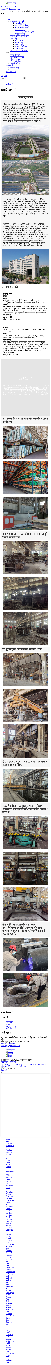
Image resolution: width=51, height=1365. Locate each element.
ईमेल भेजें (4, 1070)
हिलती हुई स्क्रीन (21, 46)
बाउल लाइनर (41, 1064)
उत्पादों (8, 19)
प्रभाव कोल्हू (19, 44)
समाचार (8, 70)
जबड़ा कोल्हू (19, 42)
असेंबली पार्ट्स (20, 34)
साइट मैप (13, 1062)
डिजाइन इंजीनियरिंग (17, 57)
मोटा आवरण (5, 1064)
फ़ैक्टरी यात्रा (15, 67)
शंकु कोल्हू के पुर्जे (20, 23)
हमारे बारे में (9, 65)
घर (7, 17)
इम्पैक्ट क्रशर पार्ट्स (22, 28)
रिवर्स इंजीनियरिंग (16, 59)
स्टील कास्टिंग (15, 55)
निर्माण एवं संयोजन (16, 61)
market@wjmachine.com (10, 1046)
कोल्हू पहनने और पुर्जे (17, 21)
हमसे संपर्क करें (11, 72)
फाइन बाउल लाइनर (29, 1064)
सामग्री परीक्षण (15, 63)
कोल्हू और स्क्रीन (16, 38)
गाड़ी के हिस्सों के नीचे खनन (19, 36)
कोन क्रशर (19, 40)
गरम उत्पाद (4, 1062)
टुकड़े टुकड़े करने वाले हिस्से (24, 32)
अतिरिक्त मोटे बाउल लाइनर (10, 1066)
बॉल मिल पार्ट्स (20, 30)
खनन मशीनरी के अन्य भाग (19, 51)
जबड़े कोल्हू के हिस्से (22, 25)
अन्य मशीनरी (19, 49)
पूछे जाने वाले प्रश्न (12, 1026)
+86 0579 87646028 (8, 1044)
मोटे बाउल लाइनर (16, 1064)
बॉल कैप (23, 1066)
